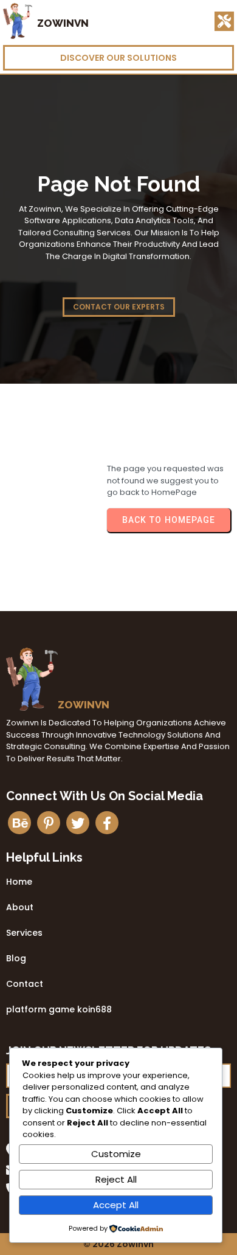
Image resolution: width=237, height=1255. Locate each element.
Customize (116, 1153)
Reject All (116, 1179)
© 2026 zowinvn (118, 1244)
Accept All (116, 1204)
